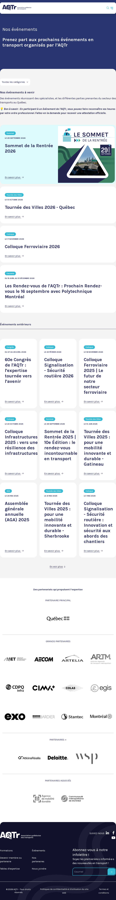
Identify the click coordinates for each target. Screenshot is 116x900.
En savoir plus (13, 177)
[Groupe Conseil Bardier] (43, 716)
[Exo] (15, 716)
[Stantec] (72, 716)
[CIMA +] (43, 688)
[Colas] (72, 688)
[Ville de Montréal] (101, 716)
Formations (6, 850)
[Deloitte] (58, 757)
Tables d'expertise (10, 868)
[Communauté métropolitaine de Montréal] (72, 798)
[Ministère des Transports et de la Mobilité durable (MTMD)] (58, 618)
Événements (38, 850)
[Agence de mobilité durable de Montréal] (43, 798)
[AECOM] (43, 659)
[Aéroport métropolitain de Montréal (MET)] (15, 659)
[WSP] (86, 757)
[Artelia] (72, 659)
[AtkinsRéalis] (29, 757)
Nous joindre (39, 868)
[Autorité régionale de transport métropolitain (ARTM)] (101, 659)
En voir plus (56, 566)
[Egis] (101, 688)
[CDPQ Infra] (15, 688)
